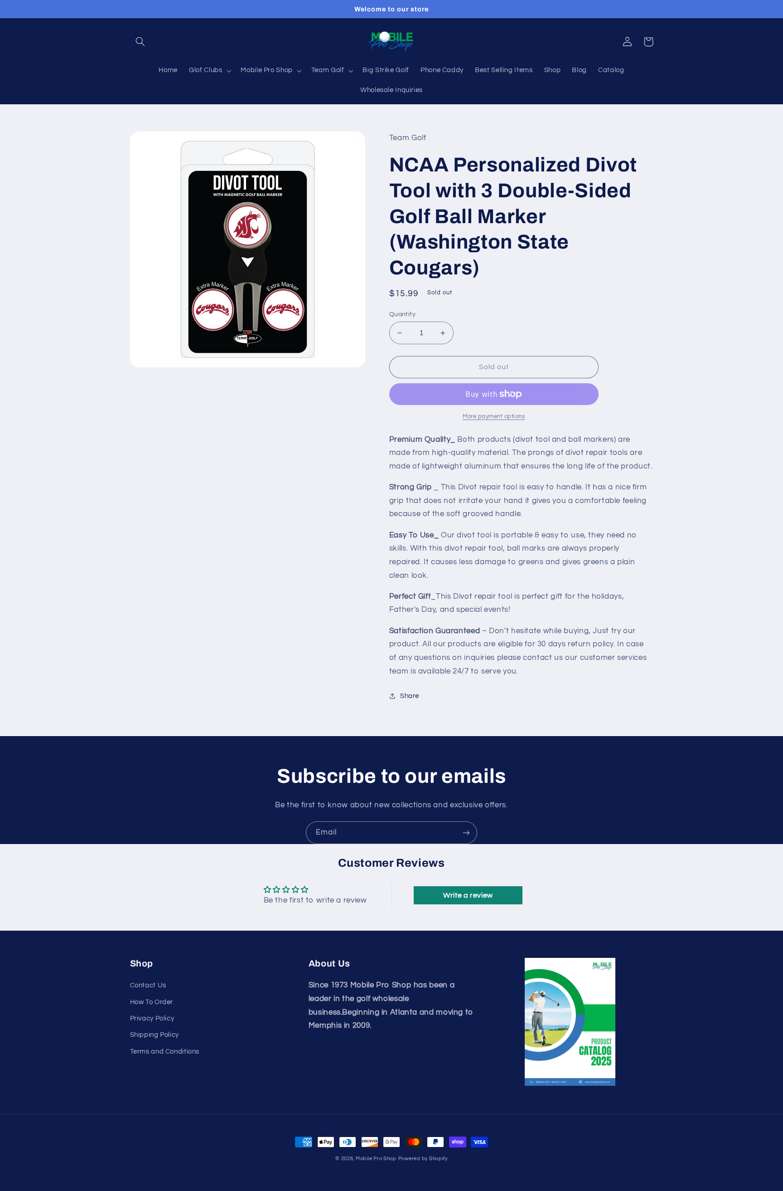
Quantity (402, 314)
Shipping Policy (154, 1034)
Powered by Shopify (423, 1158)
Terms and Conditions (165, 1051)
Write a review (468, 895)
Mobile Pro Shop (376, 1158)
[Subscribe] (466, 832)
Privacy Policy (152, 1018)
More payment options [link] (494, 417)
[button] (140, 41)
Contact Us (148, 985)
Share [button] (409, 696)
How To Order (152, 1002)
